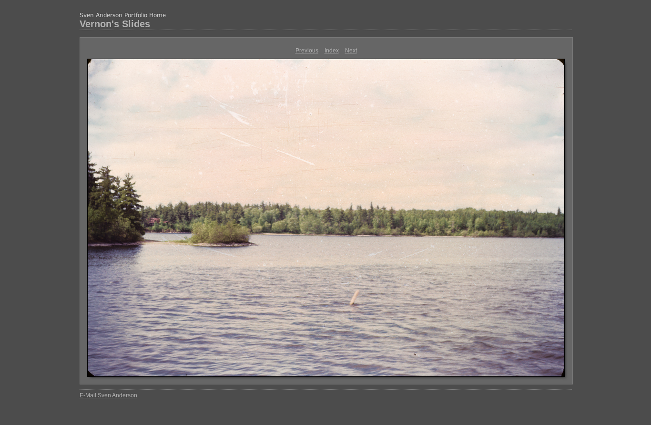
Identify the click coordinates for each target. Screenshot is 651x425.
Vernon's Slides (115, 24)
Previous (306, 50)
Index (332, 50)
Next (351, 50)
